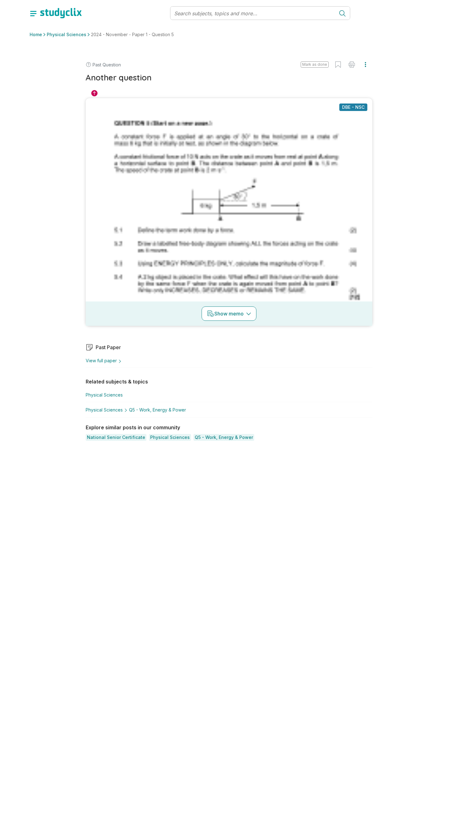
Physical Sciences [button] (66, 34)
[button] (116, 437)
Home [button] (36, 34)
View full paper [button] (101, 360)
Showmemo (229, 314)
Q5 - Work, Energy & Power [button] (157, 409)
